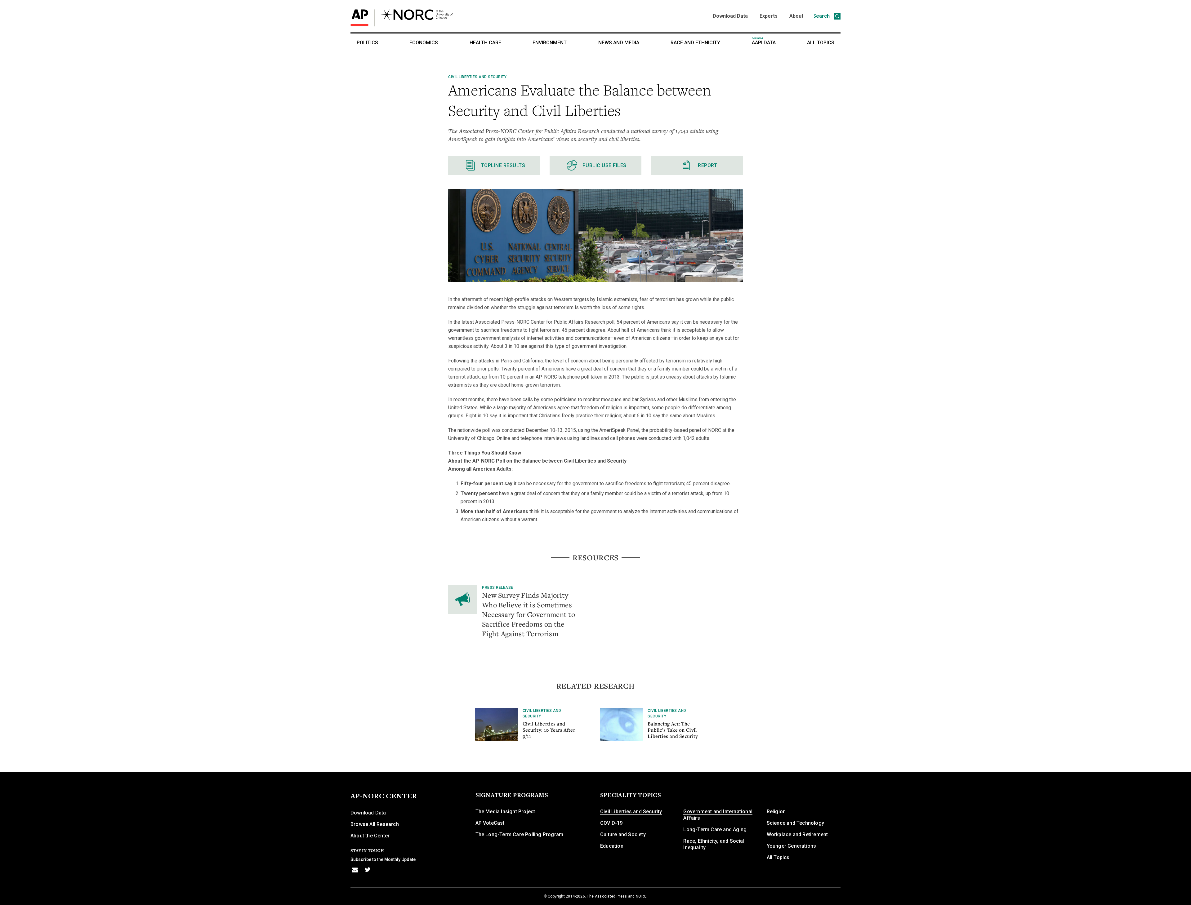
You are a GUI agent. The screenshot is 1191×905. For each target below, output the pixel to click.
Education (611, 846)
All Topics (820, 43)
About (796, 16)
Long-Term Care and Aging (715, 829)
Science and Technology (795, 823)
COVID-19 (611, 823)
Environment (550, 43)
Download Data (730, 16)
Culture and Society (623, 834)
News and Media (618, 43)
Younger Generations (791, 846)
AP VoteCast (490, 823)
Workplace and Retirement (797, 834)
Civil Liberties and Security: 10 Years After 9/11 (549, 729)
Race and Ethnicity (695, 43)
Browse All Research (374, 824)
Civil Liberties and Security (477, 77)
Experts (769, 16)
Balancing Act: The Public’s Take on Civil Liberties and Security (673, 729)
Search (822, 16)
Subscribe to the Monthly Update (383, 859)
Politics (367, 43)
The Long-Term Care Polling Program (519, 834)
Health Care (485, 43)
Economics (423, 43)
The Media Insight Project (505, 811)
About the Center (370, 836)
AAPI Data (764, 41)
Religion (776, 811)
